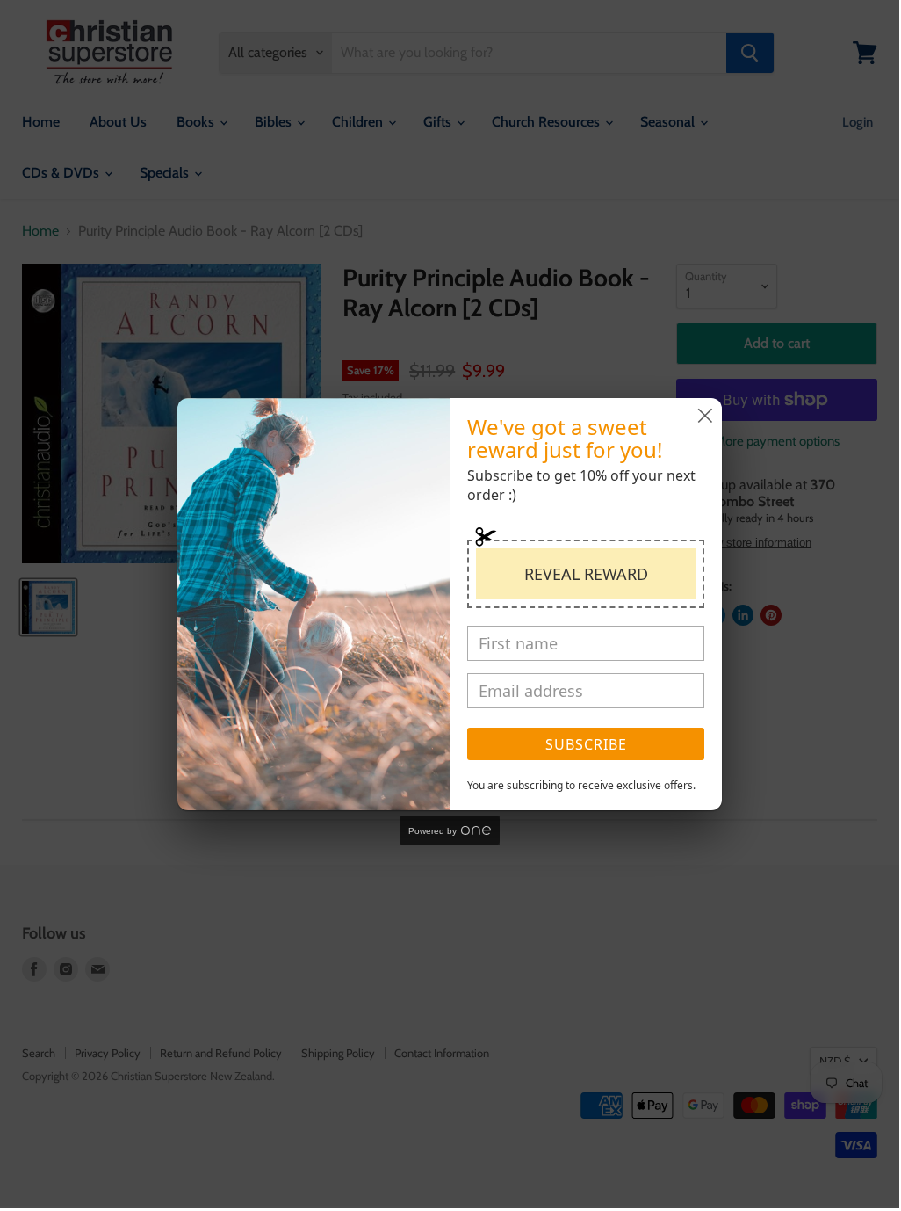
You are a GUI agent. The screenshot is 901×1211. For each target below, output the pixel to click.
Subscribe (586, 744)
